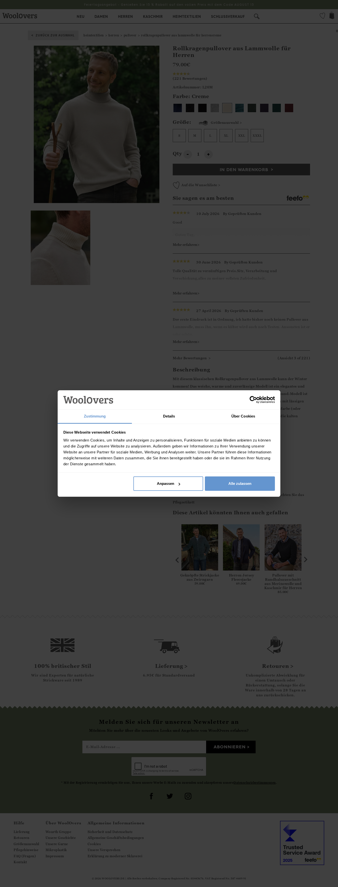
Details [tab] (169, 416)
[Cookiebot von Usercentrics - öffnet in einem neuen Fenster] (253, 400)
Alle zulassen (239, 483)
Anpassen (165, 483)
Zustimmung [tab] (95, 416)
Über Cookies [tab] (243, 416)
